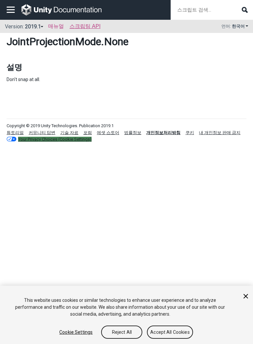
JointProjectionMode (54, 41)
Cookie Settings (76, 332)
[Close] (246, 296)
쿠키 (189, 132)
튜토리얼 (15, 132)
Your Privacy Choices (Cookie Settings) (55, 139)
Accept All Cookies (170, 332)
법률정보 (132, 132)
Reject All (122, 332)
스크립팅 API (85, 26)
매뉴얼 (56, 26)
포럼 (87, 132)
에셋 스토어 (108, 132)
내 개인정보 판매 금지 (219, 132)
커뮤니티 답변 (42, 132)
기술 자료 (69, 132)
